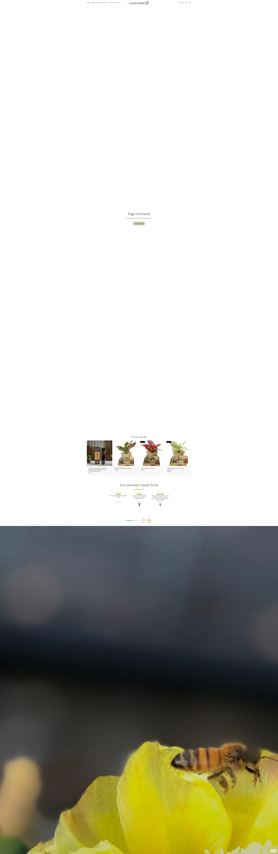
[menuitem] (119, 2)
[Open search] (186, 2)
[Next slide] (110, 453)
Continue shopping (139, 223)
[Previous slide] (89, 453)
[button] (138, 509)
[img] (139, 488)
